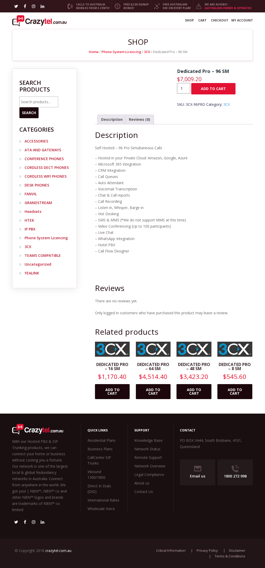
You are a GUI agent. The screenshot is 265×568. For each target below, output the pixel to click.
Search (29, 112)
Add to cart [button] (112, 391)
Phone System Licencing (121, 51)
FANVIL (31, 193)
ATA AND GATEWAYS (43, 149)
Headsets (33, 211)
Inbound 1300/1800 (96, 474)
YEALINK (32, 273)
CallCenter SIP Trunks (99, 460)
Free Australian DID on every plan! (175, 6)
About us (141, 483)
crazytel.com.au (58, 550)
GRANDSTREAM (38, 202)
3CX (147, 51)
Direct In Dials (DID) (99, 488)
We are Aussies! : (227, 6)
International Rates (103, 500)
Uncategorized (38, 264)
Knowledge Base (148, 440)
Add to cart (213, 88)
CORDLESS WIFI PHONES (46, 176)
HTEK (29, 220)
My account (242, 20)
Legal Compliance (149, 474)
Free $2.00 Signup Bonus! (134, 6)
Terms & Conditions (230, 556)
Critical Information (171, 550)
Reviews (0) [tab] (139, 119)
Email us (197, 476)
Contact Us (143, 491)
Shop (189, 20)
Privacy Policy (207, 550)
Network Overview (149, 466)
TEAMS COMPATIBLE (43, 255)
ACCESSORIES (36, 141)
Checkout (219, 20)
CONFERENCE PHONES (44, 158)
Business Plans (100, 448)
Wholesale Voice (101, 508)
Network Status (147, 448)
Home (94, 51)
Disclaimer (237, 550)
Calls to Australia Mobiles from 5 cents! (91, 6)
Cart (202, 20)
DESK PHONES (37, 185)
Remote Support (148, 457)
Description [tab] (112, 119)
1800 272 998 (235, 476)
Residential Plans (101, 440)
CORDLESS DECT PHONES (47, 167)
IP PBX (30, 229)
